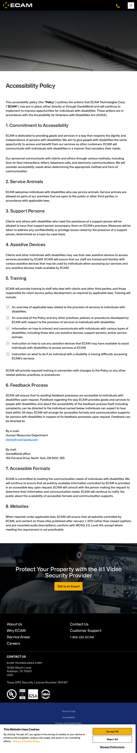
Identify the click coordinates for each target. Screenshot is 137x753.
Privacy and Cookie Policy (68, 723)
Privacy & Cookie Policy (26, 741)
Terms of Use (68, 711)
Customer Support (85, 630)
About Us (14, 624)
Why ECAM (16, 630)
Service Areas (18, 637)
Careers (13, 643)
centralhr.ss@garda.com (22, 439)
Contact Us (79, 624)
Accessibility (68, 717)
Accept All (112, 731)
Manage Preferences (112, 747)
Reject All (112, 739)
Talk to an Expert (68, 586)
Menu (131, 5)
